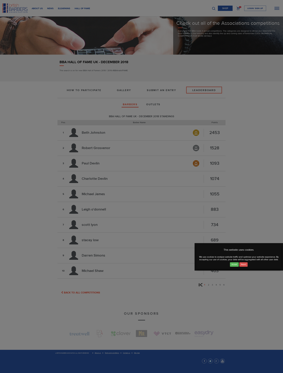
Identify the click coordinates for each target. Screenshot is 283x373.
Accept (234, 264)
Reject (243, 264)
